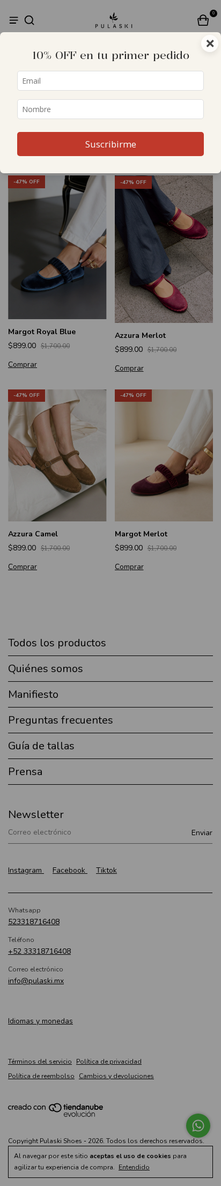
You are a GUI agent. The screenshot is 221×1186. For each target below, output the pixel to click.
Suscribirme (110, 144)
